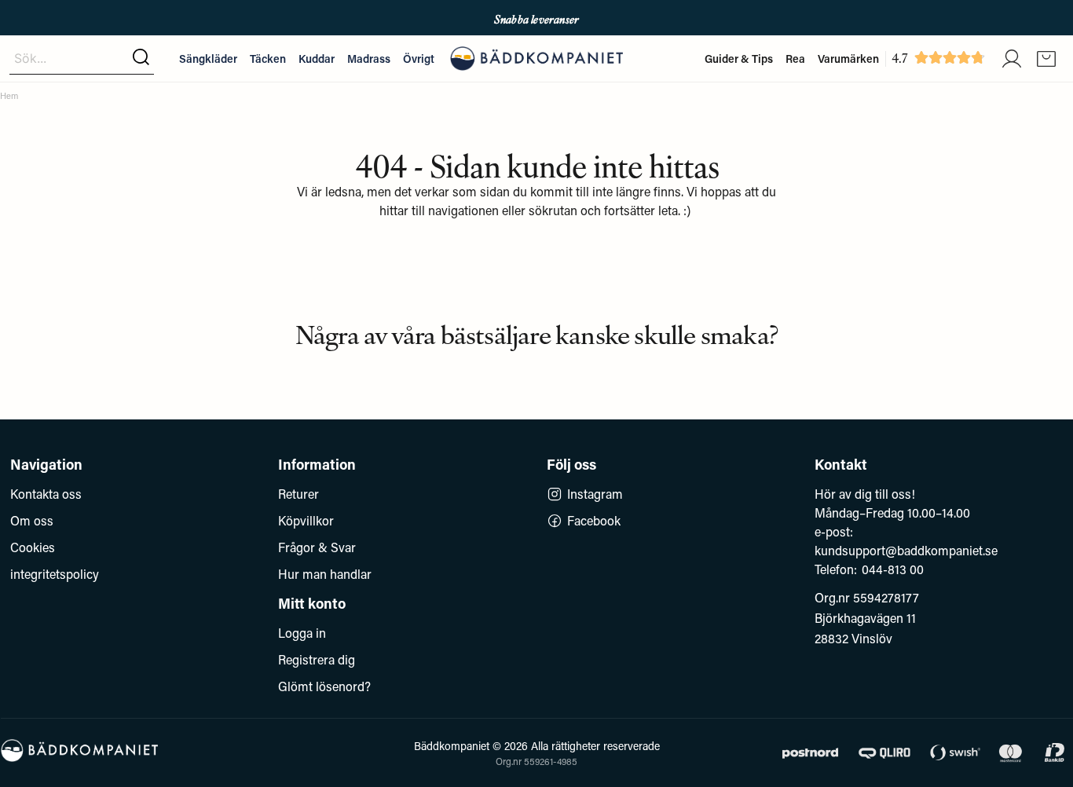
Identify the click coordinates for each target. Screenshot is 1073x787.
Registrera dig (316, 659)
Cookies (32, 547)
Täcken (268, 58)
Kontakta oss (46, 493)
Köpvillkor (306, 520)
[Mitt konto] (1011, 59)
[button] (141, 58)
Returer (298, 493)
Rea (795, 58)
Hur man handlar (325, 574)
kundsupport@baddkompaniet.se (906, 550)
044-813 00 (893, 569)
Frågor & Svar (317, 547)
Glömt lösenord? (324, 686)
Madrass (368, 58)
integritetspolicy (54, 574)
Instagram (595, 493)
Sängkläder (208, 58)
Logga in (302, 632)
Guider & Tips (739, 58)
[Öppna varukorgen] (1046, 59)
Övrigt (418, 58)
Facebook (594, 520)
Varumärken (848, 58)
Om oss (31, 520)
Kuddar (316, 58)
